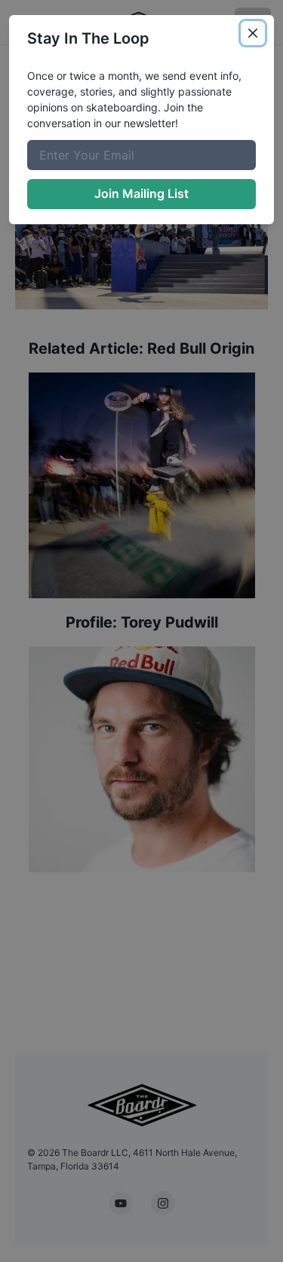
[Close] (253, 33)
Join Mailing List (141, 193)
